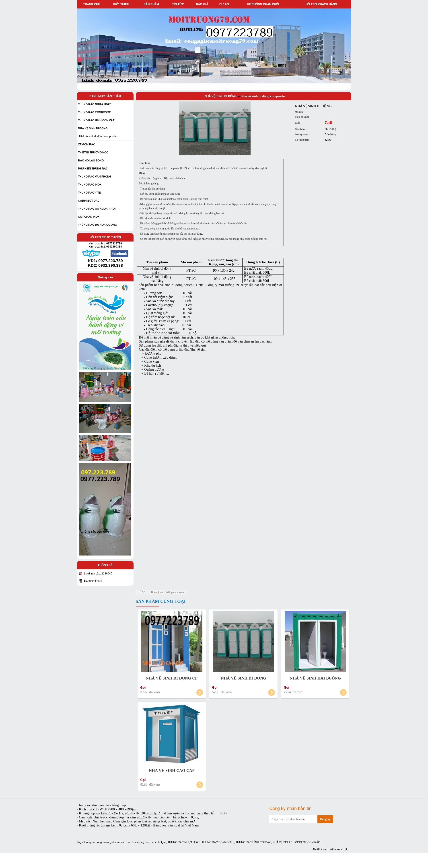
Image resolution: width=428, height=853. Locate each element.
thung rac (89, 842)
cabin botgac (158, 842)
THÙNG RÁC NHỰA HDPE (184, 842)
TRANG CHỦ (91, 4)
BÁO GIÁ (203, 4)
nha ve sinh (118, 842)
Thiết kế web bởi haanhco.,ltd (330, 849)
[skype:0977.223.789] (91, 257)
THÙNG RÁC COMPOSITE (218, 842)
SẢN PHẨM (152, 4)
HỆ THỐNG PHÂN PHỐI (264, 4)
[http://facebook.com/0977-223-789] (119, 256)
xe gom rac (103, 842)
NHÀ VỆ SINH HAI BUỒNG (315, 678)
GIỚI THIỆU (122, 4)
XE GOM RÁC (312, 842)
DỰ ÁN (224, 4)
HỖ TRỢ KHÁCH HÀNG (322, 4)
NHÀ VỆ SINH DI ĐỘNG (221, 96)
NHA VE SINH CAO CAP (172, 770)
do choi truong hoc (138, 842)
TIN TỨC (179, 4)
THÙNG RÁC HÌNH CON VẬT (253, 842)
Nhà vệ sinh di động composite (98, 136)
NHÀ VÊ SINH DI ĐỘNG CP (172, 678)
